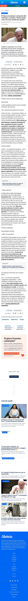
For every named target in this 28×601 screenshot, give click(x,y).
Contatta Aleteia (14, 594)
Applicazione (14, 568)
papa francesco (14, 319)
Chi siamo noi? (14, 587)
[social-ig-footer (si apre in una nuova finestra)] (17, 581)
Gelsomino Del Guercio (17, 22)
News (2, 10)
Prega (17, 5)
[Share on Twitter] (18, 64)
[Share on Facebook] (13, 64)
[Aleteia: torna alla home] (14, 2)
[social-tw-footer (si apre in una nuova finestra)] (15, 581)
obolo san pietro (5, 319)
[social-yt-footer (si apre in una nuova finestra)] (10, 581)
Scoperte (14, 561)
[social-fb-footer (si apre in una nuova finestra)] (12, 581)
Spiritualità (14, 559)
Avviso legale (14, 589)
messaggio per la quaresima (8, 458)
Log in (18, 371)
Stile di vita (14, 557)
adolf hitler (5, 432)
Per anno (14, 576)
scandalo (22, 319)
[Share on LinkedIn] (15, 64)
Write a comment (14, 376)
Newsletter (14, 566)
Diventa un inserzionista (14, 592)
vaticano (6, 10)
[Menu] (5, 2)
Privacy (14, 596)
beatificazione (5, 405)
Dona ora (3, 5)
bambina (4, 504)
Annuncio (14, 570)
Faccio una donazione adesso (11, 353)
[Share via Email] (20, 64)
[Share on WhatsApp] (22, 64)
